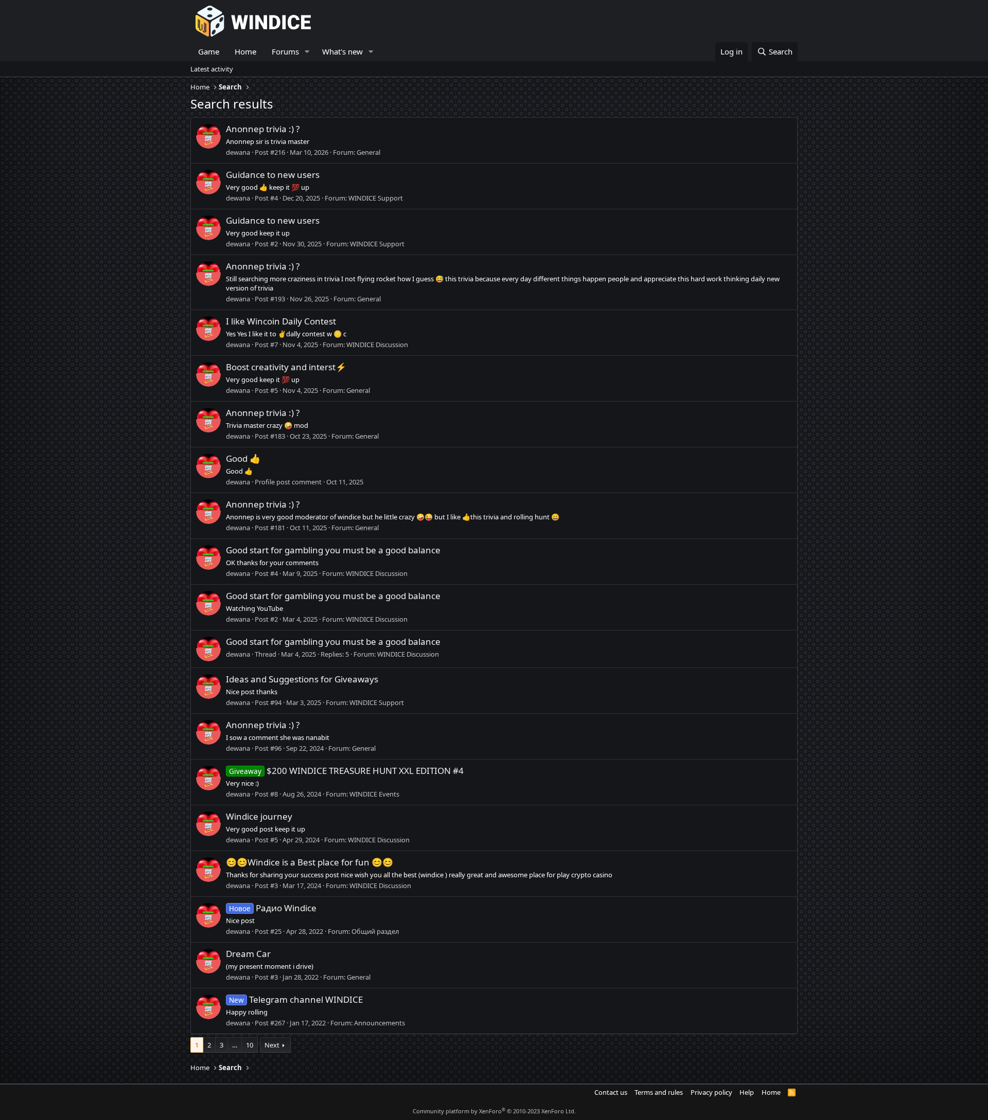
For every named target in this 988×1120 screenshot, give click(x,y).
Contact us (610, 1092)
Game (208, 51)
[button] (307, 51)
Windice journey (259, 816)
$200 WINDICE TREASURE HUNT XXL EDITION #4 (346, 770)
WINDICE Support (375, 198)
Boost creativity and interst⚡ (286, 367)
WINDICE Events (374, 794)
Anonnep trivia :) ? (262, 129)
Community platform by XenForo (494, 1111)
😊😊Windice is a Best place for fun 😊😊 (309, 862)
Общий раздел (375, 931)
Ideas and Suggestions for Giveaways (302, 679)
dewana (238, 152)
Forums (285, 51)
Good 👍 (243, 458)
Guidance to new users (273, 174)
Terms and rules (658, 1092)
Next (271, 1045)
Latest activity (211, 69)
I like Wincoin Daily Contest (281, 321)
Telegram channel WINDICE (296, 999)
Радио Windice (272, 908)
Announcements (379, 1022)
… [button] (234, 1045)
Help (746, 1092)
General (368, 152)
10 (249, 1045)
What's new (342, 51)
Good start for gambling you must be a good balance (333, 550)
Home (245, 51)
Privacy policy (711, 1092)
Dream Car (248, 954)
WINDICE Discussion (377, 344)
